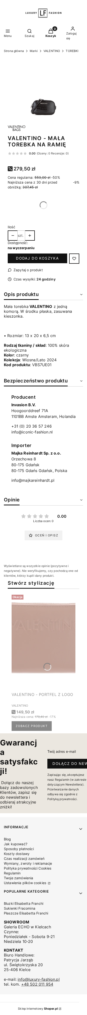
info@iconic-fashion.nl (32, 432)
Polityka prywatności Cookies (27, 868)
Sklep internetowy (38, 1008)
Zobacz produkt (32, 726)
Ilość (11, 227)
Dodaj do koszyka (37, 258)
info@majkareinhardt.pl (33, 480)
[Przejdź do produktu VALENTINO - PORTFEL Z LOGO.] (43, 641)
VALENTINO (52, 51)
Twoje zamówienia (18, 878)
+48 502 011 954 (37, 984)
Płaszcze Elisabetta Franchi (26, 913)
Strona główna (14, 51)
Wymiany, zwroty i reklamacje (28, 863)
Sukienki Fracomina (19, 908)
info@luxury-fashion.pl (39, 979)
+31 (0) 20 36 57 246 (31, 426)
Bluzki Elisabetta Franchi (23, 903)
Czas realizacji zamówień (24, 858)
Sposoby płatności (19, 849)
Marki (34, 51)
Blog (7, 839)
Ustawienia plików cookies (25, 883)
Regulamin (12, 873)
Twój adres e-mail (61, 751)
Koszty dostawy (16, 854)
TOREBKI (72, 51)
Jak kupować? (15, 844)
